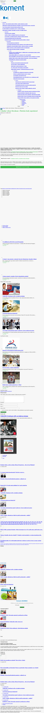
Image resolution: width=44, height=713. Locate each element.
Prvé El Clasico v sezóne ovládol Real (18, 64)
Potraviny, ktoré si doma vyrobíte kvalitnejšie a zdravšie (25, 88)
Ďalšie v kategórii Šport (7, 227)
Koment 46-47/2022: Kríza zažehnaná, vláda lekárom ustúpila (29, 94)
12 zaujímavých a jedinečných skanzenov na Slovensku (23, 72)
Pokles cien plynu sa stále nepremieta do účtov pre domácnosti (18, 47)
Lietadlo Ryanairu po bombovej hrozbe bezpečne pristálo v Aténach (17, 39)
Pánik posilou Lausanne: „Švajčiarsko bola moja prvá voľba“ (22, 69)
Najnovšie (4, 456)
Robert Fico (20, 543)
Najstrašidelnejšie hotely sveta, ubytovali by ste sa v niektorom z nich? (26, 77)
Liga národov (6, 188)
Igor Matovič (7, 543)
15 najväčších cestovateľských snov (19, 75)
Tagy (3, 458)
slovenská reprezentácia (26, 188)
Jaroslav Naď (17, 543)
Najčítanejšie (5, 455)
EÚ (42, 543)
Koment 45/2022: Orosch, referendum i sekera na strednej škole (29, 96)
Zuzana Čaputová (18, 544)
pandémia (23, 543)
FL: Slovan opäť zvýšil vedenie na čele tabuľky (19, 67)
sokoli (31, 188)
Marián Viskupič (8, 544)
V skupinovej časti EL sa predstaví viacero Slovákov (19, 158)
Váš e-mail (17, 605)
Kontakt (4, 3)
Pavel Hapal (20, 188)
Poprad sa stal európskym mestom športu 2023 (19, 62)
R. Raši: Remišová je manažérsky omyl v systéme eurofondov (14, 28)
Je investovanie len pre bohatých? (13, 42)
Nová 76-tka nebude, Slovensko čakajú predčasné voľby (13, 27)
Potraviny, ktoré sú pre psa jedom (21, 86)
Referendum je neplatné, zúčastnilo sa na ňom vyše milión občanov (15, 30)
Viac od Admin (5, 226)
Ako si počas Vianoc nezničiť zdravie (22, 83)
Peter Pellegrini (27, 543)
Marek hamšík (11, 188)
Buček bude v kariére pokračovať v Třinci (19, 66)
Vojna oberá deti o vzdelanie (10, 33)
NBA (10, 544)
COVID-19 (14, 543)
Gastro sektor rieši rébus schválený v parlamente (16, 49)
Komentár (2, 402)
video (4, 543)
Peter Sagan (14, 544)
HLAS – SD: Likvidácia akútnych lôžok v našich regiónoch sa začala (15, 23)
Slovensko (1, 544)
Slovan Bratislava (33, 543)
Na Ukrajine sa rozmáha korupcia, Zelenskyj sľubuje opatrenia (16, 36)
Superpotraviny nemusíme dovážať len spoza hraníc (24, 81)
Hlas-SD (30, 543)
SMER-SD (26, 544)
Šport (4, 108)
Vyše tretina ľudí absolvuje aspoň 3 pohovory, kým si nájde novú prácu (20, 44)
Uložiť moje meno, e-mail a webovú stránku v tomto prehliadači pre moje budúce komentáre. (17, 410)
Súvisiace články (5, 225)
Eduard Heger (22, 544)
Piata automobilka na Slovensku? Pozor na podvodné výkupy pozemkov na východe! (24, 56)
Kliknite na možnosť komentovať (6, 391)
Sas (9, 543)
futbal (3, 188)
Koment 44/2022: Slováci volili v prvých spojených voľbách (28, 97)
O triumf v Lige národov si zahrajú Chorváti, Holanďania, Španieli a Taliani (19, 259)
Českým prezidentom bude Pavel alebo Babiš (13, 38)
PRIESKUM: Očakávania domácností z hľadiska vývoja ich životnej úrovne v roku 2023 (19, 25)
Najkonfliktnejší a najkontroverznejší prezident (17, 59)
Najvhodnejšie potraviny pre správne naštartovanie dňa (25, 85)
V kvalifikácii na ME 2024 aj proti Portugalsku (13, 241)
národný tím (15, 188)
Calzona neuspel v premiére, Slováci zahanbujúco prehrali (15, 276)
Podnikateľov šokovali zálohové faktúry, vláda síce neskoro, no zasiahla (20, 46)
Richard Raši (37, 543)
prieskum (4, 544)
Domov (1, 108)
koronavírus (1, 543)
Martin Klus (11, 543)
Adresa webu (2, 408)
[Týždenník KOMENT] (12, 10)
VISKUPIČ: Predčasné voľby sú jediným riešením (14, 296)
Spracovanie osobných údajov (8, 703)
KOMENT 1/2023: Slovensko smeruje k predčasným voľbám (29, 91)
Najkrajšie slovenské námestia (18, 78)
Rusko (12, 544)
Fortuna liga (40, 543)
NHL (28, 544)
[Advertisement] (19, 13)
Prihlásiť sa (22, 607)
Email (1, 406)
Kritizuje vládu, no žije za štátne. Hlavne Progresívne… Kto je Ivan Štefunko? (23, 58)
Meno (1, 404)
